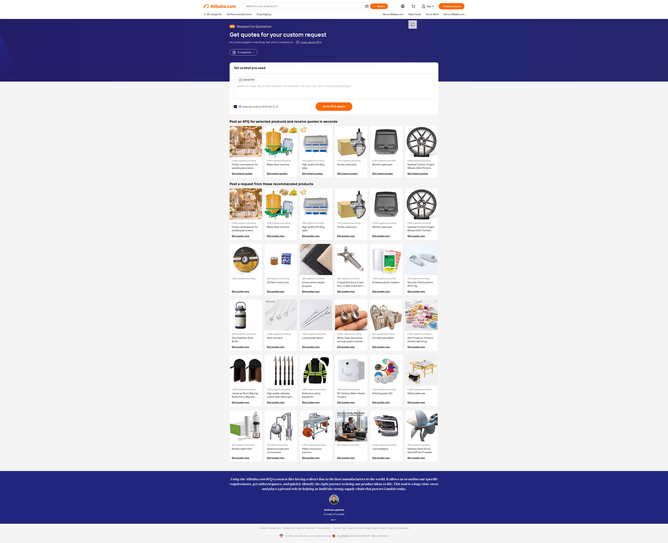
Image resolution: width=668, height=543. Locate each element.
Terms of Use (340, 528)
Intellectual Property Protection (299, 528)
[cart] (414, 6)
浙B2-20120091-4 (380, 536)
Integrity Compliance (398, 528)
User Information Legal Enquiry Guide (366, 528)
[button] (367, 6)
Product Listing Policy (270, 528)
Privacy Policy (324, 528)
